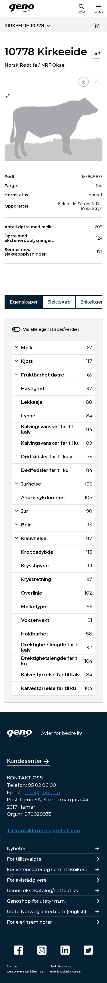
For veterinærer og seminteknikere (47, 869)
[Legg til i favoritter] (96, 82)
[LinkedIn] (65, 950)
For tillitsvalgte (24, 859)
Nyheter (16, 848)
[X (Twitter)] (88, 950)
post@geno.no (41, 792)
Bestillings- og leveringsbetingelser (65, 968)
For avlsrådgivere (27, 880)
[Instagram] (42, 950)
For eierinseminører (29, 922)
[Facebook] (18, 950)
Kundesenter (24, 761)
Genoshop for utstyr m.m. (36, 901)
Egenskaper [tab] (24, 302)
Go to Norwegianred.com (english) (46, 911)
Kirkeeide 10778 (24, 25)
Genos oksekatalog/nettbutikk (42, 890)
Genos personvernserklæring (25, 968)
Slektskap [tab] (58, 302)
